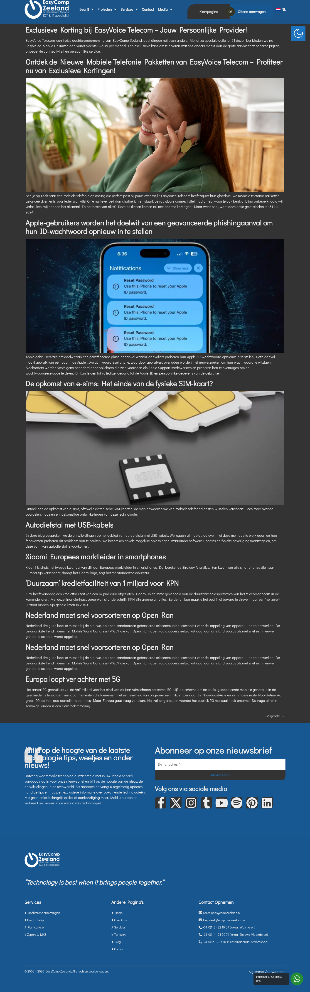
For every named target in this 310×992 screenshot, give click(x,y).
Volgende (275, 715)
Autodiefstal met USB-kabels (69, 524)
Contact (148, 9)
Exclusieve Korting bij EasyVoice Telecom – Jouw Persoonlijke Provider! (136, 29)
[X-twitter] (176, 802)
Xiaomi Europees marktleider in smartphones (96, 556)
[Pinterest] (252, 802)
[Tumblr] (206, 802)
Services (127, 9)
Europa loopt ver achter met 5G (73, 678)
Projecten (105, 9)
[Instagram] (191, 802)
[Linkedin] (267, 802)
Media (163, 9)
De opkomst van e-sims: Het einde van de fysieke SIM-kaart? (119, 383)
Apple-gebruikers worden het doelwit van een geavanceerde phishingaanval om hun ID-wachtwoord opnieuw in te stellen (149, 227)
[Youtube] (221, 802)
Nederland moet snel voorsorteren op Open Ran (100, 615)
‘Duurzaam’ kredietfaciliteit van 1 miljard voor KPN (102, 583)
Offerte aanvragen (252, 11)
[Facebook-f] (160, 802)
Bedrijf (84, 9)
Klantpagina (208, 11)
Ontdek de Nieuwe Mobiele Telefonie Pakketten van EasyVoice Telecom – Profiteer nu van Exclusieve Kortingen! (154, 66)
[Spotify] (236, 802)
